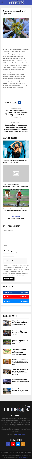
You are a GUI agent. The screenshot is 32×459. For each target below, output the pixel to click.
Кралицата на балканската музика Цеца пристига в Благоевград (15, 161)
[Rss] (23, 444)
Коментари (16, 216)
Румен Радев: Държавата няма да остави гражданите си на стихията (20, 332)
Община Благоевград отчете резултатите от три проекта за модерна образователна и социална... (20, 323)
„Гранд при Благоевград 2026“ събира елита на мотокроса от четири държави (15, 210)
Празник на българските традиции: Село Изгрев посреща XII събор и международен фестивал (19, 351)
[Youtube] (13, 444)
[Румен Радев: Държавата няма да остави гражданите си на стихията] (7, 333)
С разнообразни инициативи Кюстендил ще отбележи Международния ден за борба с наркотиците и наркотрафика (16, 128)
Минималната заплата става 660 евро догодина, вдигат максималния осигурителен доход (20, 361)
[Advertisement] (17, 43)
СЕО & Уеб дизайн (23, 457)
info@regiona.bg (20, 434)
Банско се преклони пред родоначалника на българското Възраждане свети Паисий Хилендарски (16, 113)
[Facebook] (8, 444)
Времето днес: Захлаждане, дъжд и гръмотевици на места (20, 380)
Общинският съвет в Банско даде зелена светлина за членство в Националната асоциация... (20, 371)
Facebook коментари (16, 218)
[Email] (18, 444)
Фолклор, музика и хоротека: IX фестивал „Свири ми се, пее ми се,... (20, 341)
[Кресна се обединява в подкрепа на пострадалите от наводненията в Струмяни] (7, 391)
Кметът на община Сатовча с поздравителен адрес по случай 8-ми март (16, 185)
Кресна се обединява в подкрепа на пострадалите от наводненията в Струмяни (20, 390)
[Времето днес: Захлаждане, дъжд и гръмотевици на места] (7, 381)
